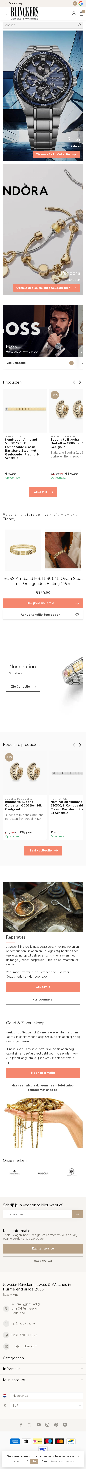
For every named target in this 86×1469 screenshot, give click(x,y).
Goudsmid (43, 986)
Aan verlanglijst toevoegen (40, 614)
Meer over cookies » (62, 1461)
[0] (81, 13)
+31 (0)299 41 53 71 (23, 1323)
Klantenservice (43, 1248)
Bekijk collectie (40, 850)
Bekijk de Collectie (40, 603)
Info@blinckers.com (24, 1346)
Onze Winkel (43, 1261)
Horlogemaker (43, 999)
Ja (34, 1461)
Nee (44, 1461)
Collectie (40, 491)
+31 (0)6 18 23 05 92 (24, 1334)
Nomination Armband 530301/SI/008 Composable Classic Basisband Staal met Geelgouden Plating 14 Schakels (22, 449)
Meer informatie (43, 1072)
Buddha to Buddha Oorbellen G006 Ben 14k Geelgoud (23, 805)
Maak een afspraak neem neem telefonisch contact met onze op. (43, 1087)
